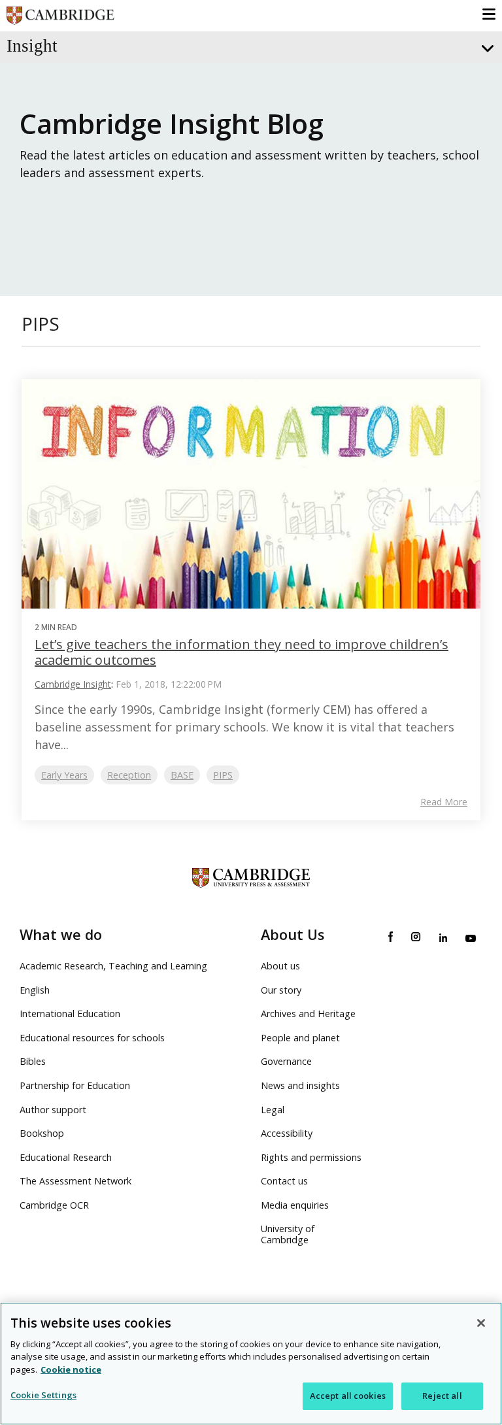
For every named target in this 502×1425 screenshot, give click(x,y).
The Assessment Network (75, 1181)
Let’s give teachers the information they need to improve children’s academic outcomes (241, 652)
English (35, 990)
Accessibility (286, 1133)
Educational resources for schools (92, 1037)
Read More (443, 802)
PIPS (223, 775)
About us (280, 966)
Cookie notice (71, 1369)
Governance (286, 1061)
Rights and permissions (311, 1157)
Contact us (284, 1181)
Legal (272, 1109)
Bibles (33, 1061)
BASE (182, 775)
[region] (251, 1363)
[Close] (481, 1323)
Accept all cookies (348, 1395)
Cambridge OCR (54, 1205)
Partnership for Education (75, 1085)
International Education (70, 1013)
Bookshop (42, 1133)
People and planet (300, 1037)
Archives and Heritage (308, 1013)
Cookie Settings (43, 1395)
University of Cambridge (287, 1234)
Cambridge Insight (73, 684)
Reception (129, 775)
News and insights (300, 1085)
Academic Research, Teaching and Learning (113, 966)
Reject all (441, 1395)
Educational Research (66, 1157)
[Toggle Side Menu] (486, 49)
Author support (53, 1109)
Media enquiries (295, 1205)
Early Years (64, 775)
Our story (281, 990)
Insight (32, 46)
